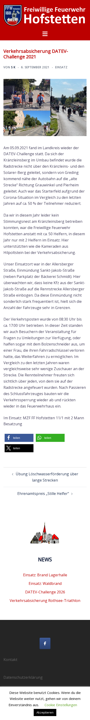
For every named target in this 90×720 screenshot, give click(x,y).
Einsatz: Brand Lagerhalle (45, 574)
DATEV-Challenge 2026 (45, 592)
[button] (19, 438)
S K (13, 67)
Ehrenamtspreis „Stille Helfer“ (43, 493)
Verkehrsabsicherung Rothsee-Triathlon (45, 600)
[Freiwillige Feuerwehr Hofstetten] (45, 14)
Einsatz (61, 67)
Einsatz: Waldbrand (45, 583)
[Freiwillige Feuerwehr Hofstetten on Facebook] (45, 643)
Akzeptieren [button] (45, 712)
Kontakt (10, 659)
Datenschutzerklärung (23, 677)
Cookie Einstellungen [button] (61, 704)
